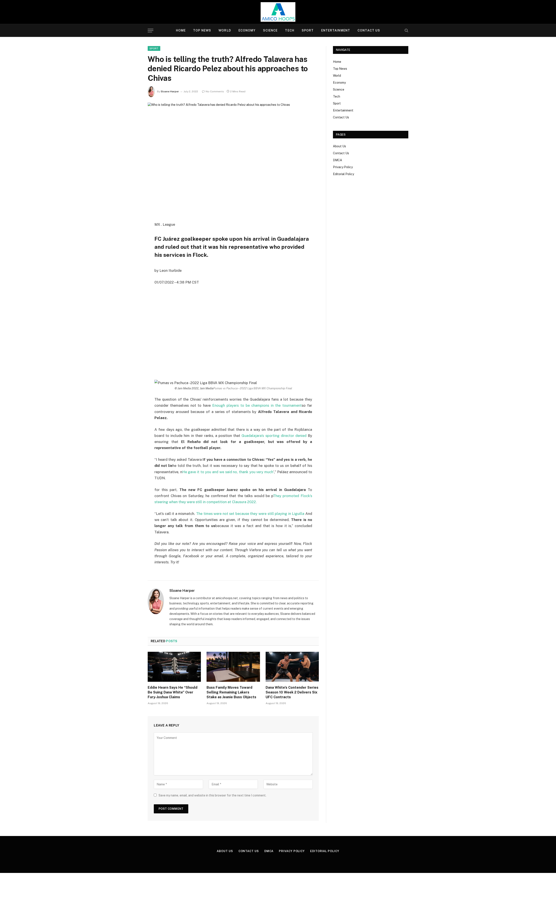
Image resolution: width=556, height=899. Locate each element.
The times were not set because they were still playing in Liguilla (250, 513)
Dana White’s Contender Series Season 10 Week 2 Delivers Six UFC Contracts (292, 692)
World (224, 30)
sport (154, 48)
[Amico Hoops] (278, 12)
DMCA (337, 160)
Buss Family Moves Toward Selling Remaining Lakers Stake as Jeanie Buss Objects (231, 692)
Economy (247, 30)
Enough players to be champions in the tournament (256, 405)
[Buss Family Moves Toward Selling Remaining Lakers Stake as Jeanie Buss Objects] (233, 667)
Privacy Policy (343, 167)
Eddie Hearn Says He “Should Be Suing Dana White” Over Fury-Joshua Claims (172, 692)
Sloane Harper (170, 91)
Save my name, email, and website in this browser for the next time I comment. (212, 795)
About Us (339, 146)
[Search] (406, 30)
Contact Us (368, 30)
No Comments (215, 91)
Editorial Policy (343, 174)
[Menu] (150, 30)
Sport (308, 30)
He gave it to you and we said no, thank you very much (227, 472)
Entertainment (335, 30)
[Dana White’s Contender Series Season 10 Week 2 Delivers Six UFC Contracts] (292, 667)
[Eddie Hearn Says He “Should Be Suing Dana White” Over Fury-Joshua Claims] (174, 667)
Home (181, 30)
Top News (202, 30)
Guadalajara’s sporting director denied (274, 435)
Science (270, 30)
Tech (289, 30)
